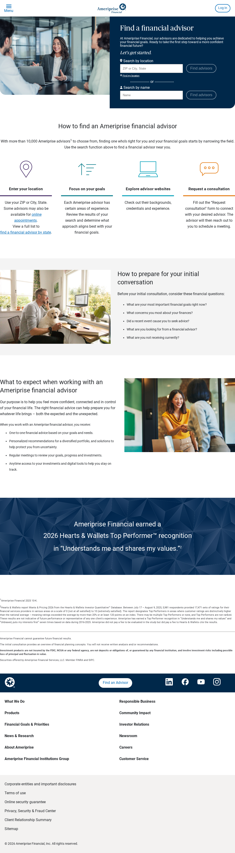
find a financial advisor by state (25, 232)
